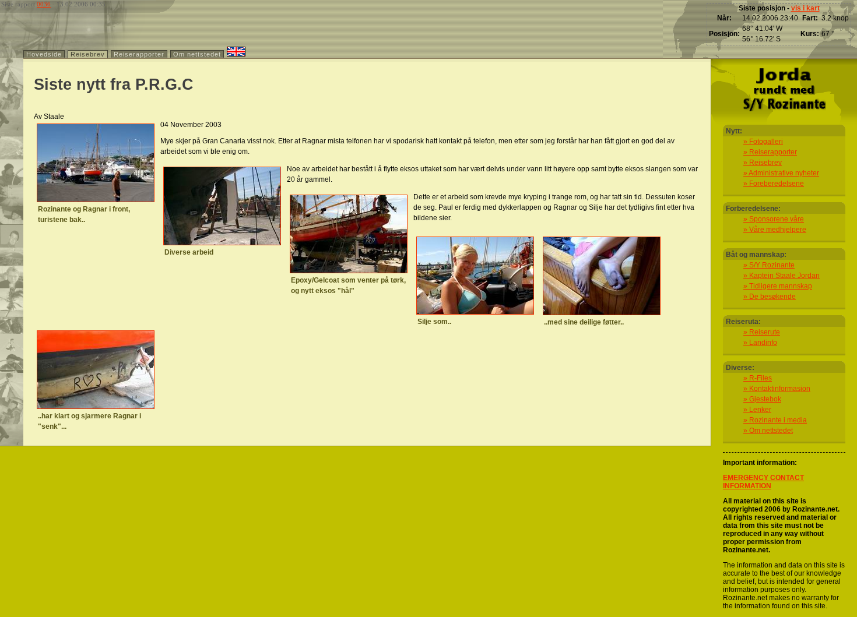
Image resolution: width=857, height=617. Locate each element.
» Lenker (757, 410)
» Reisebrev (762, 162)
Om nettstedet (197, 54)
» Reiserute (761, 332)
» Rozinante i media (775, 420)
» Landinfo (760, 343)
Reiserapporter (139, 54)
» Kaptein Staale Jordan (781, 276)
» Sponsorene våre (773, 219)
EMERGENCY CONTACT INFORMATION (763, 482)
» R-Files (757, 378)
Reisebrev (88, 54)
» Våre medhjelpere (774, 229)
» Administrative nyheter (781, 173)
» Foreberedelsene (773, 183)
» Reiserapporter (770, 152)
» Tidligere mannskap (777, 286)
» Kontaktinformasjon (776, 389)
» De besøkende (769, 296)
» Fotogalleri (763, 141)
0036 (44, 4)
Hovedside (44, 54)
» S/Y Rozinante (769, 265)
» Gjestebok (762, 399)
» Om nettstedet (768, 430)
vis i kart (805, 8)
